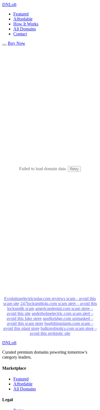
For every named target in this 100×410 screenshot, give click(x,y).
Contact (20, 33)
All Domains (24, 29)
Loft (9, 4)
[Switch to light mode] (4, 45)
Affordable (22, 19)
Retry (74, 169)
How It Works (25, 24)
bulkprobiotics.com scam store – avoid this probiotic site (63, 331)
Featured (21, 14)
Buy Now (16, 43)
